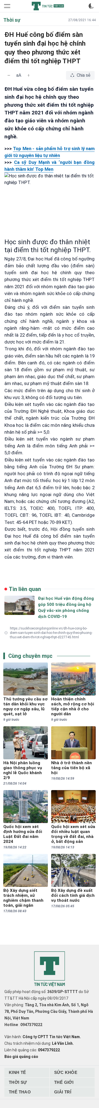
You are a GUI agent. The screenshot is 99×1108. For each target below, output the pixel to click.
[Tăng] (28, 75)
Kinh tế (17, 1072)
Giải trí (62, 1092)
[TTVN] (49, 969)
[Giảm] (8, 75)
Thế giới (63, 1082)
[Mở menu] (7, 6)
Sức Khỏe (65, 1072)
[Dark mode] (91, 6)
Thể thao (20, 1092)
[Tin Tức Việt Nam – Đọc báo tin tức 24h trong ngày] (47, 6)
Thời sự (18, 1082)
